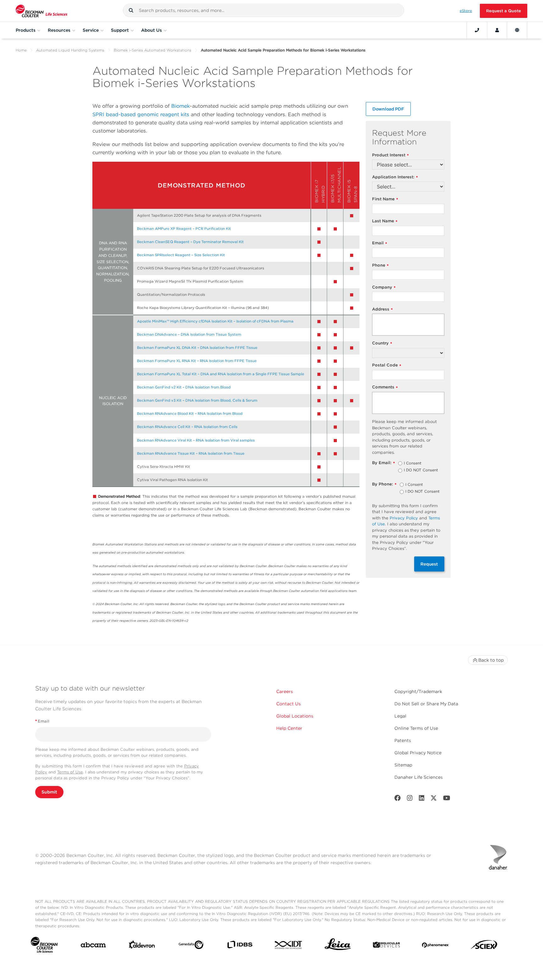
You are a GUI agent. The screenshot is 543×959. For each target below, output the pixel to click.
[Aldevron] (142, 946)
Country (382, 343)
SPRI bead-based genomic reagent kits (140, 114)
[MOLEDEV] (386, 946)
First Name (385, 199)
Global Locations (294, 715)
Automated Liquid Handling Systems (70, 50)
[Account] (497, 30)
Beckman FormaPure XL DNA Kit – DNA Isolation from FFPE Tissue (197, 347)
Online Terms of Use (416, 728)
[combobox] (263, 10)
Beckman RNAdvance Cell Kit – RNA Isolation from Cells (187, 427)
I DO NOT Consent (421, 470)
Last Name (385, 221)
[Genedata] (191, 946)
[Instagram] (410, 799)
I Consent (412, 463)
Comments (385, 387)
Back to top (491, 660)
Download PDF (388, 108)
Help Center (289, 728)
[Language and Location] (517, 30)
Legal (400, 715)
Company (384, 287)
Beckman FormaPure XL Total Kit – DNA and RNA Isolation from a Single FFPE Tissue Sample (220, 374)
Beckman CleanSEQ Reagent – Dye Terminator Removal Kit (190, 242)
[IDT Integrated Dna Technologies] (289, 946)
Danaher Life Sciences (418, 777)
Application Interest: (395, 177)
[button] (131, 10)
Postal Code (386, 365)
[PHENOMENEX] (435, 946)
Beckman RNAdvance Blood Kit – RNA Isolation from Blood (190, 413)
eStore (466, 10)
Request (429, 563)
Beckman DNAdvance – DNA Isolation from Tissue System (189, 334)
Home (21, 50)
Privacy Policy (404, 518)
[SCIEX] (484, 946)
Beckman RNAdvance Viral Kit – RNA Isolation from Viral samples (196, 440)
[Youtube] (446, 799)
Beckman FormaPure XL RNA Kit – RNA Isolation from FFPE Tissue (197, 361)
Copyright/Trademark (418, 691)
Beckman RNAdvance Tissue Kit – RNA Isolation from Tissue (190, 453)
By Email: (383, 463)
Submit (49, 791)
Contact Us (288, 703)
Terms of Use (70, 772)
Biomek (180, 106)
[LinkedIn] (422, 799)
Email (379, 243)
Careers (284, 691)
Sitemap (403, 764)
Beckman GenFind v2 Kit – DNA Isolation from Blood (184, 387)
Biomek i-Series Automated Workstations (152, 50)
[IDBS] (240, 946)
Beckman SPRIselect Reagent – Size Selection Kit (181, 255)
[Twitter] (434, 799)
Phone (380, 265)
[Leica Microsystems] (338, 946)
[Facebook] (397, 799)
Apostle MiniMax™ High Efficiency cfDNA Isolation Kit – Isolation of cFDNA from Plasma (215, 321)
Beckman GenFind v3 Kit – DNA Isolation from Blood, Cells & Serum (197, 400)
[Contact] (477, 30)
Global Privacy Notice (418, 752)
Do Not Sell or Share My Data (426, 703)
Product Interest (390, 155)
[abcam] (93, 946)
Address (382, 309)
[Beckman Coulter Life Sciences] (41, 11)
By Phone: (384, 484)
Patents (402, 740)
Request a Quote (503, 10)
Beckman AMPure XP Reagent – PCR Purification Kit (184, 228)
